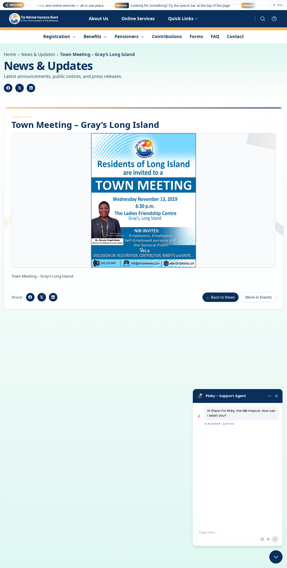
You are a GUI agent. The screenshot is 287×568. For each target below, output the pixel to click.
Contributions (167, 36)
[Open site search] (263, 19)
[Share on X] (19, 88)
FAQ (215, 36)
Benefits (92, 36)
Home (10, 54)
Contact (235, 36)
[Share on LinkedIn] (31, 88)
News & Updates (38, 54)
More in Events (258, 297)
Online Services (138, 19)
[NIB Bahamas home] (34, 18)
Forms (196, 36)
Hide (279, 4)
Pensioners (127, 36)
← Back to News (220, 297)
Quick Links (181, 19)
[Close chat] (276, 557)
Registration (56, 36)
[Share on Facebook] (8, 88)
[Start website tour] (274, 19)
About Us (98, 19)
